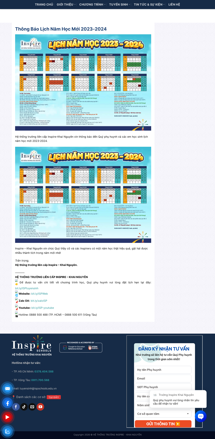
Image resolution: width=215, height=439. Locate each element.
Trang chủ (44, 4)
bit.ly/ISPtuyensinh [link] (26, 288)
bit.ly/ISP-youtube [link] (42, 307)
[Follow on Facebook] (15, 407)
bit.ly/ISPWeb (39, 293)
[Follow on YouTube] (40, 407)
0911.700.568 (40, 380)
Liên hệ (174, 4)
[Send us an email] (32, 407)
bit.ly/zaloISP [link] (39, 300)
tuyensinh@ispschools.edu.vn (38, 388)
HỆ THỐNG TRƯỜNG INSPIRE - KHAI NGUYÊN (117, 434)
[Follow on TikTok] (24, 407)
